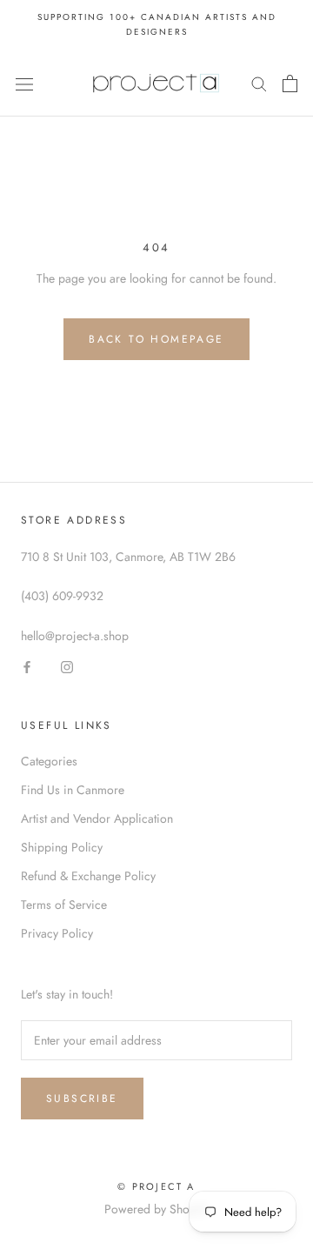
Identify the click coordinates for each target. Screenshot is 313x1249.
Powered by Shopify (156, 1209)
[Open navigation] (24, 83)
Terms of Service (64, 904)
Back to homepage (156, 339)
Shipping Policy (62, 847)
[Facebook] (27, 666)
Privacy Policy (57, 933)
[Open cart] (290, 83)
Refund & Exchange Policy (88, 876)
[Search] (259, 83)
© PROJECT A (156, 1186)
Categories (49, 761)
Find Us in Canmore (72, 789)
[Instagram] (67, 666)
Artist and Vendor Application (97, 818)
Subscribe (82, 1098)
